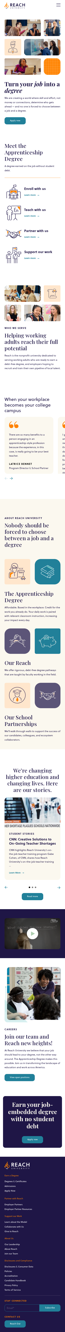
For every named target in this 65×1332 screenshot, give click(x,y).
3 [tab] (35, 887)
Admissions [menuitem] (10, 1186)
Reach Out (15, 1324)
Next (58, 887)
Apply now (15, 121)
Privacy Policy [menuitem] (11, 1285)
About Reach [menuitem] (11, 1248)
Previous (6, 887)
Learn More (15, 873)
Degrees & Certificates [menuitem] (15, 1181)
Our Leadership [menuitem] (12, 1244)
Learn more (30, 195)
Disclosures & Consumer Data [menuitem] (19, 1266)
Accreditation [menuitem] (11, 1275)
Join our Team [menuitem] (11, 1253)
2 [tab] (32, 887)
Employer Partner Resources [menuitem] (18, 1209)
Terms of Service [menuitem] (13, 1289)
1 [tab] (29, 887)
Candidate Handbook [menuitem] (15, 1280)
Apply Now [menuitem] (10, 1190)
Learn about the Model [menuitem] (16, 1221)
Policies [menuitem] (8, 1271)
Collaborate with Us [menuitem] (14, 1226)
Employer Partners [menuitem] (14, 1204)
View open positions (19, 1077)
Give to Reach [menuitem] (11, 1231)
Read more (32, 896)
